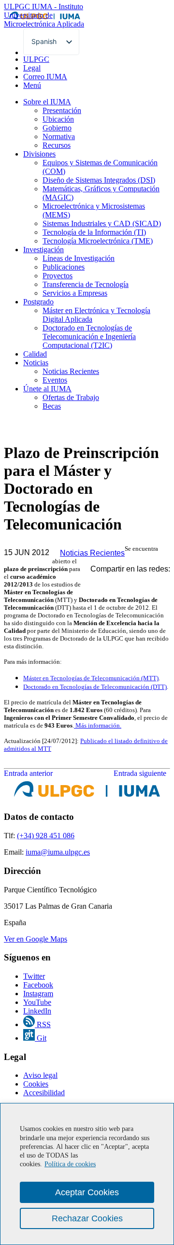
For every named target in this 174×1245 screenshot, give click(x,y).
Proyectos (57, 276)
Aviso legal (40, 1075)
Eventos (55, 380)
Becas (52, 406)
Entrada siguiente (142, 773)
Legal (32, 68)
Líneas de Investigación (79, 258)
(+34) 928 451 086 (45, 835)
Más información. (97, 725)
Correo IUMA (45, 76)
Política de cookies (70, 1164)
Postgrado (38, 302)
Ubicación (58, 119)
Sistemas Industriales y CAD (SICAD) (102, 223)
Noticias (35, 362)
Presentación (62, 110)
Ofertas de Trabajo (71, 397)
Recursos (57, 145)
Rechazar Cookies (87, 1218)
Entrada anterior (28, 773)
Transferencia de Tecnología (86, 284)
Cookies (35, 1084)
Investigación (43, 249)
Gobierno (57, 128)
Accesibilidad (44, 1092)
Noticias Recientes (71, 371)
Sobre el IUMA (47, 102)
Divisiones (39, 154)
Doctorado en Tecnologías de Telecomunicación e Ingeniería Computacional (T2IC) (89, 336)
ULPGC (36, 59)
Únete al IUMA (47, 389)
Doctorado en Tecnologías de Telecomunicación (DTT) (95, 686)
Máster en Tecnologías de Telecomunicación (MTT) (91, 678)
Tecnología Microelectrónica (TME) (98, 241)
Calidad (35, 354)
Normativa (59, 136)
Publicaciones (64, 267)
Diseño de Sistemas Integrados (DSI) (99, 180)
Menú (32, 85)
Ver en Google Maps (35, 939)
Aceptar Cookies (87, 1192)
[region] (87, 1174)
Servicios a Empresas (75, 293)
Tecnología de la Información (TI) (94, 232)
